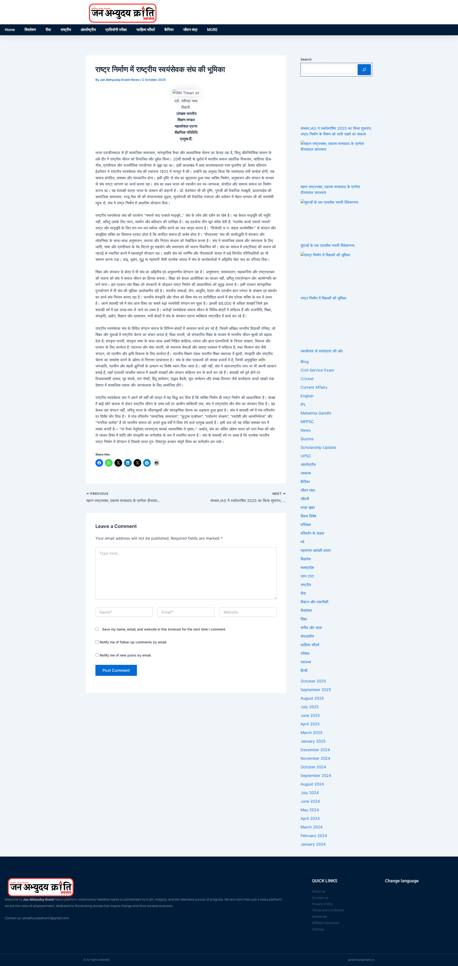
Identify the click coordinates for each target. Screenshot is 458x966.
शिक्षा (304, 619)
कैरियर (169, 29)
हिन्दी (304, 670)
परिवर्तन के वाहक (312, 533)
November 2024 (315, 758)
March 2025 (312, 732)
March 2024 (312, 827)
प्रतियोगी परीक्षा (116, 29)
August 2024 (312, 784)
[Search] (364, 69)
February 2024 (314, 835)
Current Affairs (314, 387)
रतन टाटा (307, 576)
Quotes (307, 438)
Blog (305, 361)
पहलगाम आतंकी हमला (316, 550)
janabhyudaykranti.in (361, 959)
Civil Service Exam (317, 370)
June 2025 (310, 715)
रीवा (48, 29)
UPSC (306, 456)
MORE (212, 29)
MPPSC (307, 421)
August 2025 (312, 698)
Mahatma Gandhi (316, 413)
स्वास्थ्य (306, 662)
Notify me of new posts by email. (125, 655)
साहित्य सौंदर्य (145, 29)
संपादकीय (307, 636)
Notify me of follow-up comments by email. (133, 642)
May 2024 (310, 809)
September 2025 (316, 689)
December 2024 (315, 749)
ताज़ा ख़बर (308, 507)
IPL (303, 404)
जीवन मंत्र (190, 29)
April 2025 (310, 724)
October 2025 (313, 681)
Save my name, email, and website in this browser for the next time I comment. (164, 629)
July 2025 (310, 706)
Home (10, 29)
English (307, 395)
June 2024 (310, 801)
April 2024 (310, 818)
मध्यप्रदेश (307, 567)
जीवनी (305, 498)
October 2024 (313, 767)
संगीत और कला (311, 627)
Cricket (307, 378)
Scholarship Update (318, 447)
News (306, 430)
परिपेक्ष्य (306, 524)
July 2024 (310, 792)
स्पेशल (305, 653)
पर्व (302, 541)
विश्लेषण (30, 29)
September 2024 (316, 775)
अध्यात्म (306, 473)
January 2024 (313, 844)
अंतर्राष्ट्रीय (88, 29)
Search (306, 59)
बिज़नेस (306, 559)
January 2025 (313, 741)
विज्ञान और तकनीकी (314, 601)
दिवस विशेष (308, 516)
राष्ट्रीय (66, 29)
